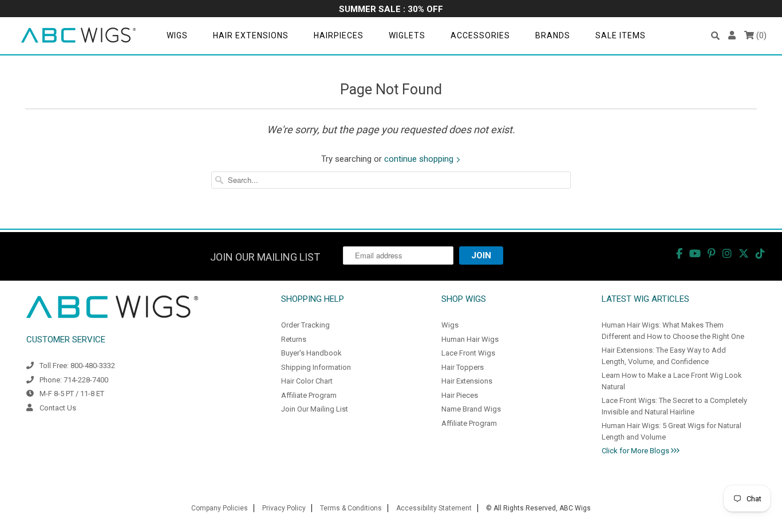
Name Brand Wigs (471, 409)
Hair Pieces (459, 395)
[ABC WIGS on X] (743, 253)
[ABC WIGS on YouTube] (695, 253)
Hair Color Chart (307, 381)
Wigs (177, 35)
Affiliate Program (309, 395)
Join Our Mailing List (314, 409)
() (760, 35)
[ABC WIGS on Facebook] (679, 253)
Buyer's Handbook (311, 353)
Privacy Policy (284, 508)
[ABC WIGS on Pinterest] (711, 253)
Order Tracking (305, 325)
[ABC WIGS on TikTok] (760, 253)
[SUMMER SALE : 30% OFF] (391, 10)
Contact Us (58, 408)
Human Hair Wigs (470, 339)
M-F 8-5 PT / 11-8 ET (72, 393)
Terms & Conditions (351, 508)
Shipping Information (316, 367)
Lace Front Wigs (468, 353)
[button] (715, 35)
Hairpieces (339, 35)
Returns (293, 339)
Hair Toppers (462, 367)
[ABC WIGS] (78, 35)
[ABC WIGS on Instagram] (727, 253)
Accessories (480, 35)
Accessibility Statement (434, 508)
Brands (552, 35)
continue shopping (420, 159)
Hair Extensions (251, 35)
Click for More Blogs (636, 450)
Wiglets (407, 35)
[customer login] (732, 35)
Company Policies (219, 508)
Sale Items (620, 35)
